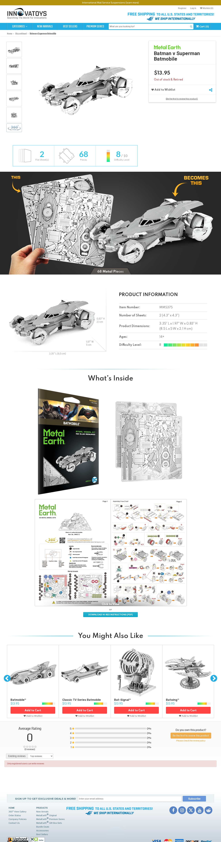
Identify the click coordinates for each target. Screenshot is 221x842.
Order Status (15, 815)
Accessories (42, 830)
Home (12, 807)
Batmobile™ (18, 699)
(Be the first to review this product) (182, 98)
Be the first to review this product (191, 735)
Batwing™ (172, 699)
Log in (193, 8)
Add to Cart (33, 710)
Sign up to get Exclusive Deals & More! (45, 798)
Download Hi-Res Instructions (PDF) (110, 615)
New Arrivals (45, 26)
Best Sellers (70, 26)
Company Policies (18, 819)
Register (182, 8)
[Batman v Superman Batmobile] (14, 49)
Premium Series (95, 26)
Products (42, 807)
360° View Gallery (17, 811)
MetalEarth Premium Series (50, 819)
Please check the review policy (190, 740)
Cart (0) (204, 26)
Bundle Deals (42, 826)
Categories (18, 26)
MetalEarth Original (46, 815)
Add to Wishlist (164, 90)
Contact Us (14, 823)
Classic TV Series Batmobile (81, 699)
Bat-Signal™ (122, 699)
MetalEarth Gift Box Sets (49, 822)
